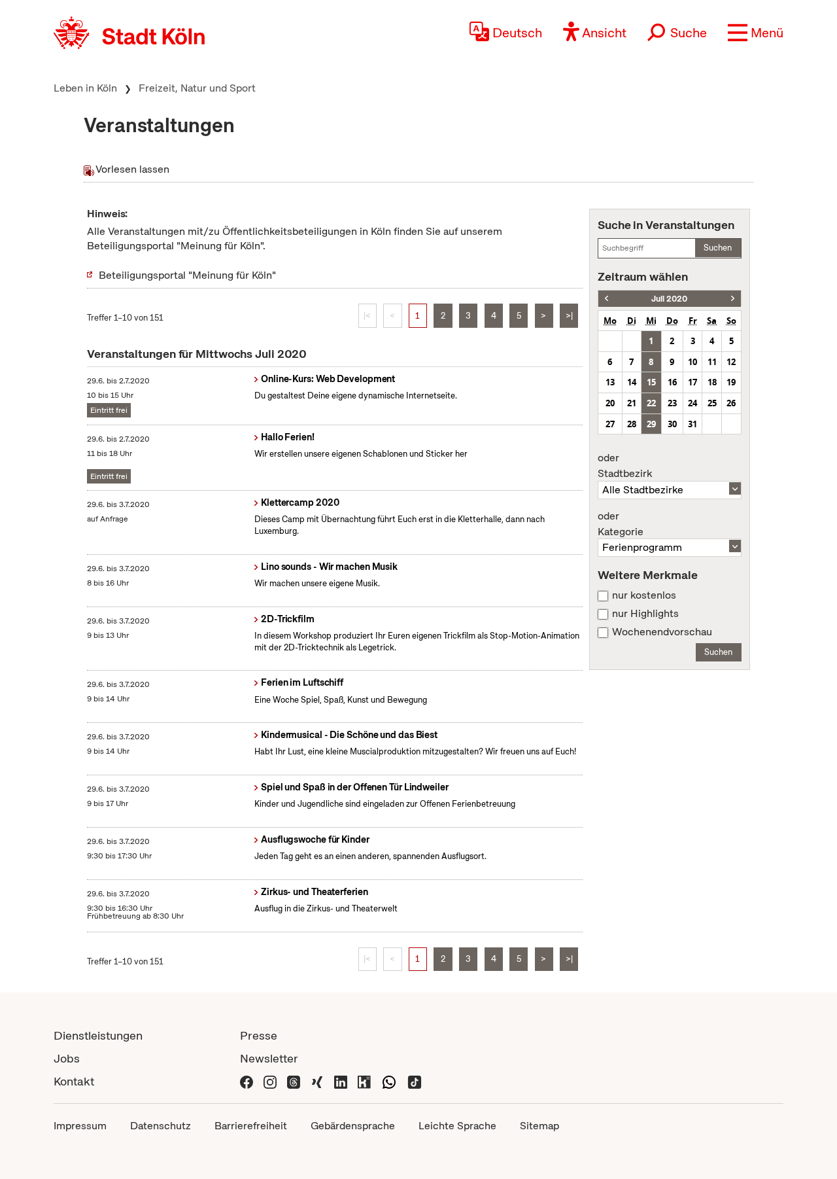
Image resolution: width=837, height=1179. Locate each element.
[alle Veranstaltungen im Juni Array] (606, 298)
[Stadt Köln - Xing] (317, 1081)
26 (731, 403)
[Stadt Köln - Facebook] (246, 1081)
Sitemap (539, 1126)
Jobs (67, 1058)
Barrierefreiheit (250, 1126)
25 (712, 403)
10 (692, 362)
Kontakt (74, 1081)
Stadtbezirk (625, 465)
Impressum (80, 1126)
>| (569, 315)
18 (712, 382)
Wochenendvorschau (662, 632)
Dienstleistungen (98, 1035)
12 (731, 362)
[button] (755, 32)
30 (672, 424)
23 (672, 403)
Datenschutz (160, 1126)
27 (610, 424)
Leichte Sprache (457, 1126)
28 (631, 424)
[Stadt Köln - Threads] (293, 1081)
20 (610, 403)
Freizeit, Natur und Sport (197, 88)
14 (631, 382)
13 (610, 382)
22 (651, 403)
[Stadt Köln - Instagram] (270, 1081)
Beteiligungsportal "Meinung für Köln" (187, 275)
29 (651, 424)
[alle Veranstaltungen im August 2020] (733, 298)
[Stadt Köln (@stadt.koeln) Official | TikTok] (414, 1081)
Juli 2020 (669, 298)
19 (731, 382)
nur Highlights (645, 613)
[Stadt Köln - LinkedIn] (340, 1081)
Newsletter (269, 1058)
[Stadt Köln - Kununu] (364, 1081)
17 (692, 382)
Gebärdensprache (353, 1126)
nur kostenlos (644, 595)
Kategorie (620, 524)
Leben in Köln (85, 88)
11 (712, 362)
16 (672, 382)
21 (631, 403)
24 (692, 403)
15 (651, 382)
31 (692, 424)
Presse (258, 1035)
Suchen (718, 247)
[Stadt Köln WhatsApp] (389, 1081)
